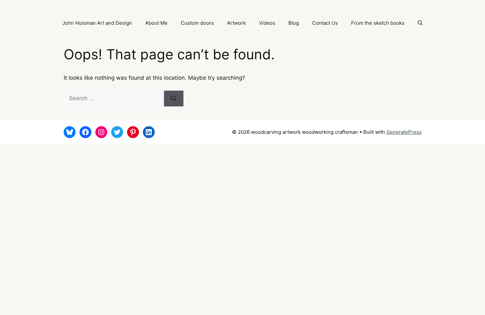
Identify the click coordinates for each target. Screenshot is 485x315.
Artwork (236, 23)
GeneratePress (404, 132)
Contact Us (325, 23)
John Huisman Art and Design (97, 23)
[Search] (173, 98)
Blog (293, 23)
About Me (156, 23)
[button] (420, 23)
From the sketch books (377, 23)
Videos (267, 23)
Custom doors (197, 23)
